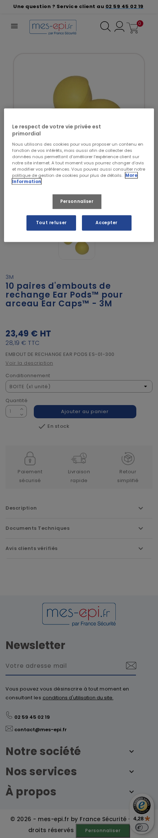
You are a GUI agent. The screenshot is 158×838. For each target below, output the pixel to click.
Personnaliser (76, 201)
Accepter (107, 223)
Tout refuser (51, 223)
